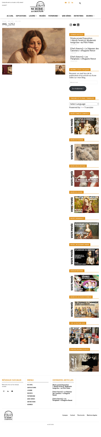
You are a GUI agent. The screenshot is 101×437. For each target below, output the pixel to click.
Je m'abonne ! (78, 88)
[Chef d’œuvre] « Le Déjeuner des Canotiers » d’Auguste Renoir (84, 50)
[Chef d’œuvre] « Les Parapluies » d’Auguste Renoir (83, 58)
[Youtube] (12, 391)
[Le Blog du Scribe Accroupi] (38, 6)
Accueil (4, 21)
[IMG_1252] (33, 62)
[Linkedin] (72, 2)
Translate (88, 107)
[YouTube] (65, 2)
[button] (80, 3)
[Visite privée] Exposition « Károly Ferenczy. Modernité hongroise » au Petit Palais (83, 40)
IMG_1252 (10, 21)
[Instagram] (69, 2)
